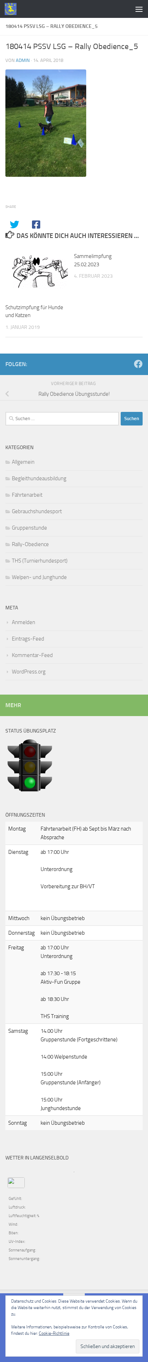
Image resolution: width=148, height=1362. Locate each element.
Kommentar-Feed (32, 655)
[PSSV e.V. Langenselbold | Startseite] (13, 9)
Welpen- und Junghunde (39, 577)
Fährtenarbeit (27, 495)
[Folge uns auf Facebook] (138, 364)
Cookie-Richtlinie (54, 1333)
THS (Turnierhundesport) (40, 561)
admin (23, 60)
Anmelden (23, 622)
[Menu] (139, 9)
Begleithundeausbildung (39, 478)
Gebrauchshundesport (37, 511)
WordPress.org (29, 671)
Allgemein (23, 462)
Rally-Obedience (30, 544)
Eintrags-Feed (28, 639)
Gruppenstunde (29, 528)
